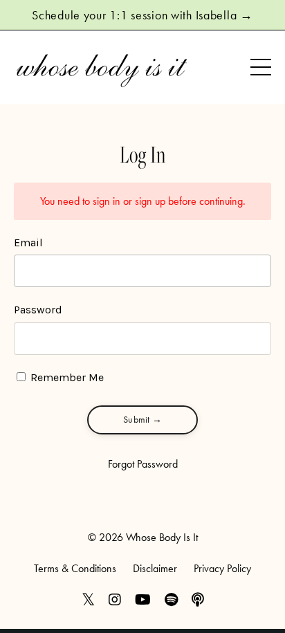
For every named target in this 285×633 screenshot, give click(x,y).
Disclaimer (155, 568)
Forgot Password (143, 464)
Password (38, 309)
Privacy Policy (222, 568)
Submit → (142, 419)
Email (28, 242)
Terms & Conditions (75, 568)
